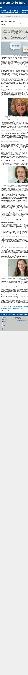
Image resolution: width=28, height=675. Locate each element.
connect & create (19, 16)
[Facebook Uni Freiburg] (2, 317)
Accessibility (8, 314)
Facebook (4, 317)
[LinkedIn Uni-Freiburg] (2, 327)
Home (1, 16)
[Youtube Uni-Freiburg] (2, 323)
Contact (14, 314)
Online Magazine (10, 16)
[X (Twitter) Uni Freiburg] (2, 319)
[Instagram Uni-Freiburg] (2, 321)
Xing (4, 325)
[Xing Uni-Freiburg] (2, 325)
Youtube (4, 323)
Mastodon (4, 329)
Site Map (3, 314)
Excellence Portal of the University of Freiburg (11, 308)
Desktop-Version (4, 331)
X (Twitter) (4, 319)
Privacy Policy (20, 314)
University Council (5, 310)
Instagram (4, 321)
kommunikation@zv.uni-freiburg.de (21, 320)
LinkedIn (4, 327)
